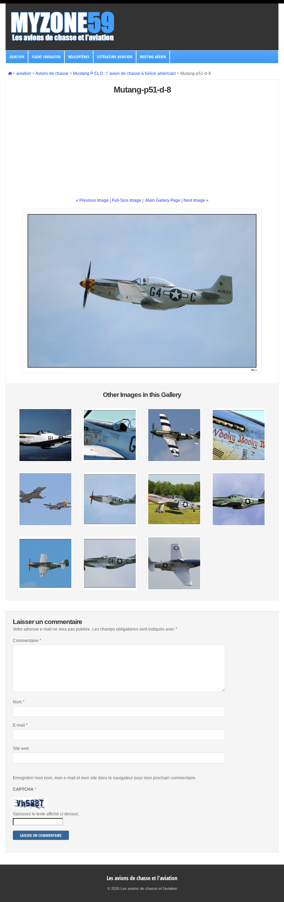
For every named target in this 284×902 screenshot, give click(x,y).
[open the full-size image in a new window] (142, 371)
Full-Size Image (126, 200)
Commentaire (27, 640)
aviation (16, 56)
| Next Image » (194, 200)
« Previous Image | (94, 200)
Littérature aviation (114, 56)
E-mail (20, 725)
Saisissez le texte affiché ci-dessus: (46, 814)
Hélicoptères (78, 56)
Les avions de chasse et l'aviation (142, 878)
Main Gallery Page (162, 200)
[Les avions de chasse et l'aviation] (63, 40)
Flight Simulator (46, 56)
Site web (21, 748)
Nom (19, 702)
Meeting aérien (153, 56)
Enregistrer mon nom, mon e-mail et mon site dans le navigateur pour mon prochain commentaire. (104, 777)
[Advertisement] (142, 148)
